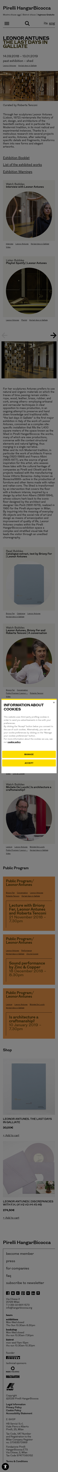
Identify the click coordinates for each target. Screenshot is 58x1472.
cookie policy (14, 742)
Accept (29, 763)
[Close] (54, 702)
